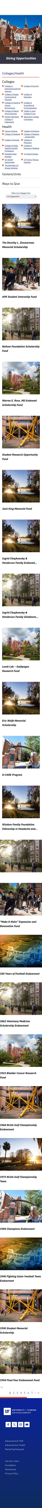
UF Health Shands (31, 154)
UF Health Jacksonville (10, 161)
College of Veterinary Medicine (31, 147)
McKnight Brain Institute (11, 155)
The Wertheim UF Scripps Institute (11, 166)
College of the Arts (31, 86)
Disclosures (10, 1469)
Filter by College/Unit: (21, 193)
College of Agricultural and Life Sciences (12, 88)
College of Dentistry (31, 131)
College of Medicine (12, 134)
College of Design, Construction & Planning (12, 97)
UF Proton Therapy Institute (31, 161)
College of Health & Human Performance (12, 105)
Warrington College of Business (31, 118)
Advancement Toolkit (15, 1445)
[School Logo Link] (19, 1412)
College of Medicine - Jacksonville (31, 135)
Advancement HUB (14, 1440)
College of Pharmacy (28, 141)
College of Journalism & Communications (30, 105)
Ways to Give (11, 184)
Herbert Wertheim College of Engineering (12, 119)
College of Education (28, 95)
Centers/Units (11, 174)
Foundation (10, 1465)
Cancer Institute (11, 131)
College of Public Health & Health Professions (11, 148)
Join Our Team (12, 1461)
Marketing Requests (14, 1449)
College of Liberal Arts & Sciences (12, 112)
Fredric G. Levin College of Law (30, 112)
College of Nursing (12, 140)
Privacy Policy (11, 1473)
